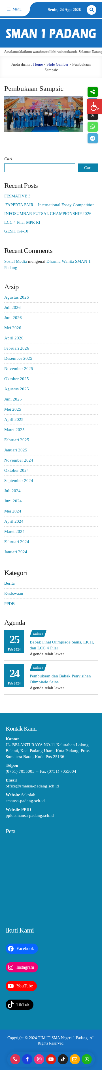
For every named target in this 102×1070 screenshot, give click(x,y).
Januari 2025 (15, 450)
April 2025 (14, 419)
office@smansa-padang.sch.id (32, 786)
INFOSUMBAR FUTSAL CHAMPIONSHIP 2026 (48, 213)
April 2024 (14, 521)
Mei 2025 (12, 409)
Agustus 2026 (16, 297)
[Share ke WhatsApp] (92, 127)
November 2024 (18, 460)
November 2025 (18, 368)
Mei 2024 (12, 511)
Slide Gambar (57, 64)
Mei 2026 (12, 328)
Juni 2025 (13, 399)
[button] (94, 106)
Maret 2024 (14, 531)
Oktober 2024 (16, 470)
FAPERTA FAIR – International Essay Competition (49, 205)
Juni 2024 (13, 501)
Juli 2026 (12, 307)
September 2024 (18, 480)
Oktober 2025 (16, 378)
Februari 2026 (16, 348)
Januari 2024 (15, 552)
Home (38, 64)
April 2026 (14, 338)
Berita (9, 583)
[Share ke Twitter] (92, 115)
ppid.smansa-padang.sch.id (30, 815)
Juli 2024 (12, 490)
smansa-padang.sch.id (25, 800)
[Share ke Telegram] (92, 138)
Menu (16, 9)
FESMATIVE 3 (17, 196)
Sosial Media (15, 261)
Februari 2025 (16, 440)
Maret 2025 (14, 429)
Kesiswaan (13, 593)
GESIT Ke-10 (16, 231)
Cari (8, 158)
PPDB (9, 603)
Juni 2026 (13, 317)
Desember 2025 (18, 358)
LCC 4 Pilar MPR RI (22, 222)
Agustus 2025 (16, 389)
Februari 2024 (16, 541)
